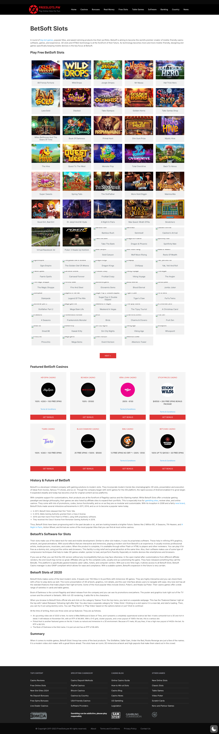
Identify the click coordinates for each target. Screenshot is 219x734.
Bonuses (96, 9)
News (186, 9)
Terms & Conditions (48, 409)
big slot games (46, 40)
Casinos (84, 9)
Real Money (109, 9)
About (93, 728)
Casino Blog (116, 690)
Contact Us (145, 728)
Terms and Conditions (110, 728)
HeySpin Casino (48, 377)
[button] (214, 729)
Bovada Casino (88, 377)
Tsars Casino (48, 429)
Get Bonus (48, 417)
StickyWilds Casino (167, 377)
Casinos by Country (79, 695)
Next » (108, 356)
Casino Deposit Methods (82, 680)
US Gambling (117, 701)
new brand (180, 503)
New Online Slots (159, 680)
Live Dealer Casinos (39, 706)
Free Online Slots (38, 685)
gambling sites (151, 500)
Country (175, 9)
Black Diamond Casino (88, 429)
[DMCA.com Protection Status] (38, 715)
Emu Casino (127, 429)
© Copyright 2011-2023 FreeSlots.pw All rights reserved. (61, 728)
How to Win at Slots (120, 685)
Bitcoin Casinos (78, 690)
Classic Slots (157, 685)
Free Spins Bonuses (39, 701)
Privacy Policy (130, 728)
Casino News (117, 695)
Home (73, 9)
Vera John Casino (127, 377)
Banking (164, 9)
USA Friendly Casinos (80, 701)
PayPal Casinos (78, 685)
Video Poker (157, 695)
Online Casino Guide (120, 680)
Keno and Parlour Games (163, 706)
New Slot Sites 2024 (39, 690)
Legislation (116, 706)
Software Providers (79, 706)
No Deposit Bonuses (39, 695)
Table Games (138, 9)
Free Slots (123, 9)
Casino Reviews (37, 680)
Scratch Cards (158, 701)
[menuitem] (73, 9)
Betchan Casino (167, 429)
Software (152, 9)
